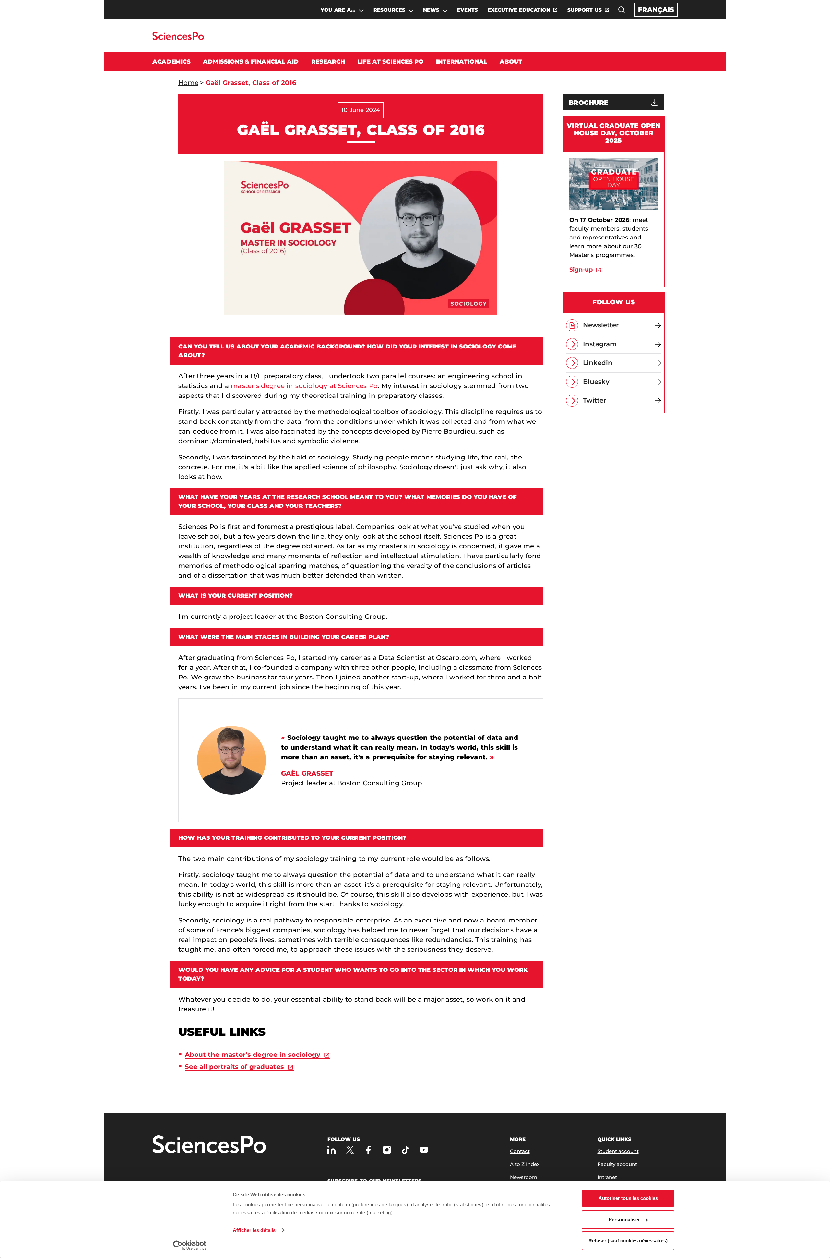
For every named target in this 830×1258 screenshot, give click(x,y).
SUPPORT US (584, 10)
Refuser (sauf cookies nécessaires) (628, 1240)
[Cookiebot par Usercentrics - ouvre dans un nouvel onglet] (189, 1245)
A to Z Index (525, 1164)
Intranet (607, 1177)
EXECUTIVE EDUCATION (519, 10)
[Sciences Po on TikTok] (405, 1150)
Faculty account (617, 1164)
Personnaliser (624, 1219)
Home (188, 83)
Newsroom (523, 1177)
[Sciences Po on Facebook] (368, 1150)
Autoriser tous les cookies (628, 1198)
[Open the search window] (621, 9)
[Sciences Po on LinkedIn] (331, 1150)
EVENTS (467, 10)
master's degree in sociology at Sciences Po (304, 386)
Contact (520, 1151)
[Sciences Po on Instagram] (387, 1150)
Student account (618, 1151)
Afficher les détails (254, 1230)
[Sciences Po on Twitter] (350, 1150)
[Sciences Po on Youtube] (424, 1150)
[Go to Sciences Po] (178, 38)
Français (656, 10)
